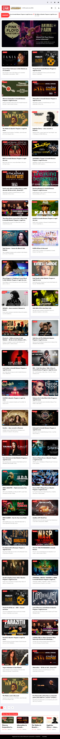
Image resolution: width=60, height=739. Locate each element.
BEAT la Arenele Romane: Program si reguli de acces (37, 14)
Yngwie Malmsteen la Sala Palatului (12, 667)
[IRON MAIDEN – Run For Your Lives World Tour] (15, 507)
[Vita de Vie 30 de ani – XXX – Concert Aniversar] (15, 597)
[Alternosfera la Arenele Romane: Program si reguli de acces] (45, 88)
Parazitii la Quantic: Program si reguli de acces (14, 638)
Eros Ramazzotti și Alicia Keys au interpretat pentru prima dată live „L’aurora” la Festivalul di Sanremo (45, 696)
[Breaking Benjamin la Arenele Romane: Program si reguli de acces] (45, 178)
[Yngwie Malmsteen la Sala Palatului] (15, 657)
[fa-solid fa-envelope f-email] (58, 2)
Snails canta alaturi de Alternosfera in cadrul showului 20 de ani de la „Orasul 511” (15, 189)
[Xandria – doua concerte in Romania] (15, 417)
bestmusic (9, 729)
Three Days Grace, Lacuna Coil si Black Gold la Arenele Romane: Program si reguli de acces (15, 219)
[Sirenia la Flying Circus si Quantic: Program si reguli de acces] (45, 447)
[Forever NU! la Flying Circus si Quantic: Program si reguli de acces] (45, 477)
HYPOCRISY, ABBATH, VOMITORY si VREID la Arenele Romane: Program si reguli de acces (45, 578)
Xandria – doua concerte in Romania (13, 428)
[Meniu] (51, 8)
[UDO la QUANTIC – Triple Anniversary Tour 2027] (15, 477)
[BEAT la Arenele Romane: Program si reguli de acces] (15, 148)
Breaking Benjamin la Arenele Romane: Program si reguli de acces (43, 189)
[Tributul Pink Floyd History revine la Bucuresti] (30, 33)
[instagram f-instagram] (51, 2)
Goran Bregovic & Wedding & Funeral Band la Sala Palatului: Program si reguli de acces (15, 279)
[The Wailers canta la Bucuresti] (15, 685)
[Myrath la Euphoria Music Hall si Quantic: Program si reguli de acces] (15, 567)
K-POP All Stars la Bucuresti (40, 248)
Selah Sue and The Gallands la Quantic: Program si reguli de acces (43, 339)
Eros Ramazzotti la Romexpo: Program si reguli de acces (14, 548)
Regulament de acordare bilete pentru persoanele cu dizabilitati (26, 736)
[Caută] (55, 8)
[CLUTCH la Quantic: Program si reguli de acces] (15, 388)
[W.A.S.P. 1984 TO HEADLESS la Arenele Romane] (45, 537)
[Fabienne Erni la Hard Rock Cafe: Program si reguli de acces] (45, 388)
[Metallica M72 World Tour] (45, 507)
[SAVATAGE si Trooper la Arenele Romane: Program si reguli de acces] (45, 148)
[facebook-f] (47, 2)
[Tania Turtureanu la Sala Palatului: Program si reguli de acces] (15, 447)
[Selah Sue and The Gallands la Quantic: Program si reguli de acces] (45, 328)
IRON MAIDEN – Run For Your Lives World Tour (14, 518)
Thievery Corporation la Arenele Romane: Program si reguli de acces (14, 99)
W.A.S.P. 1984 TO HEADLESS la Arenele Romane (44, 548)
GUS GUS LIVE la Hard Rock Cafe (42, 308)
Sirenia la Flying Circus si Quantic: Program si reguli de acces (45, 459)
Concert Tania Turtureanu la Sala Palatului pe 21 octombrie (15, 69)
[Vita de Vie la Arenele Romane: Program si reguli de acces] (45, 58)
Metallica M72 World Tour (40, 518)
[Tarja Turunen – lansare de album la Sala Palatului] (15, 238)
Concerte (37, 35)
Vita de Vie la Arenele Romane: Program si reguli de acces (44, 69)
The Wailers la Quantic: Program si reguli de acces (15, 129)
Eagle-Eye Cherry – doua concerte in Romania (13, 14)
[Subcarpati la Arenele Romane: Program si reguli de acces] (45, 417)
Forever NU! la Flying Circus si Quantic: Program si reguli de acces (43, 488)
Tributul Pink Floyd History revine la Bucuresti (45, 38)
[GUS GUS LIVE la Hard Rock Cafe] (45, 298)
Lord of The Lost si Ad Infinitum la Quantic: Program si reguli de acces (44, 608)
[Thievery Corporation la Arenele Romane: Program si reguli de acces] (15, 88)
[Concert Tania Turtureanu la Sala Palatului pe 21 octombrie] (15, 58)
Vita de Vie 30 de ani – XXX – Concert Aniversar (13, 608)
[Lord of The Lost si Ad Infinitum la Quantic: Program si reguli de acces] (45, 597)
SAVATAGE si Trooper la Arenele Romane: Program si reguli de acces (44, 159)
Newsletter (44, 736)
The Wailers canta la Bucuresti (11, 696)
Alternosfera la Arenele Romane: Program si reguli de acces (45, 99)
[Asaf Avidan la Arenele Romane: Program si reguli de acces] (15, 358)
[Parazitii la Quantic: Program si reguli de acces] (15, 627)
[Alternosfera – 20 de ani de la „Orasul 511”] (45, 657)
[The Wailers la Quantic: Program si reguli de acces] (15, 118)
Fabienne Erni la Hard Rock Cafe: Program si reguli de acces (45, 399)
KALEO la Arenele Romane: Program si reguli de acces (45, 219)
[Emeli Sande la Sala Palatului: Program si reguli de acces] (45, 268)
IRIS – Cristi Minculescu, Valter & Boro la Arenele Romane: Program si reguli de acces (45, 369)
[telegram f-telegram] (55, 2)
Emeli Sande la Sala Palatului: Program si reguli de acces (44, 279)
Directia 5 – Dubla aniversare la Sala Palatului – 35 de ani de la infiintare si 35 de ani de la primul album (15, 339)
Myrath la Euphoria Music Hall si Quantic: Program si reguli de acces (14, 578)
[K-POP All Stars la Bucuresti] (45, 238)
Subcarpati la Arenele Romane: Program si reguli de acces (44, 429)
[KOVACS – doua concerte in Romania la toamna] (15, 298)
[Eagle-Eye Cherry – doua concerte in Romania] (45, 118)
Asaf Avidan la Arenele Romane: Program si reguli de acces (15, 369)
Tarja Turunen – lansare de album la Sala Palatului (14, 249)
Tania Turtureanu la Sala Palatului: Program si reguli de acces (15, 459)
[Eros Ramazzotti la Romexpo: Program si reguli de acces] (15, 537)
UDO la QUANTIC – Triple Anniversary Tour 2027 (15, 488)
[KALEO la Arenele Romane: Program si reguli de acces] (45, 208)
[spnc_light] (58, 8)
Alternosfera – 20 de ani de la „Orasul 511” (45, 667)
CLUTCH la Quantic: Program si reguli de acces (14, 399)
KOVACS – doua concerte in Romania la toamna (14, 309)
